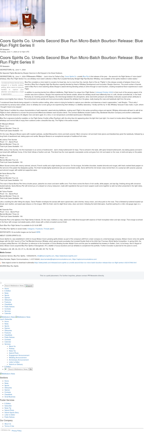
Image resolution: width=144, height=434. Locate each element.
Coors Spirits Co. (71, 76)
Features (7, 302)
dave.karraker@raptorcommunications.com (55, 259)
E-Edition (7, 291)
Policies (11, 348)
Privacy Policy (16, 430)
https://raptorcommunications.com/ (84, 259)
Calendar (7, 313)
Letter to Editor (14, 362)
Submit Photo (14, 353)
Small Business (9, 397)
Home (6, 288)
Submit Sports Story (11, 412)
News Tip (12, 351)
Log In (2, 319)
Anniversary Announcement (19, 360)
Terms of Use (9, 426)
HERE (38, 232)
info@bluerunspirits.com (45, 256)
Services (7, 311)
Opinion (7, 297)
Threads (47, 229)
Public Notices (9, 306)
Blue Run (86, 76)
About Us (12, 346)
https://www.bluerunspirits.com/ (66, 256)
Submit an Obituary (16, 364)
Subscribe (8, 319)
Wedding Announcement (18, 357)
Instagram (31, 229)
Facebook (39, 229)
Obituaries (8, 300)
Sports (6, 295)
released (104, 92)
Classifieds (8, 304)
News (6, 293)
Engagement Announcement (19, 355)
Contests (7, 309)
